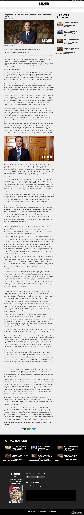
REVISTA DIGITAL (43, 8)
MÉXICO (31, 432)
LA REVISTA (7, 47)
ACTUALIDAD (69, 485)
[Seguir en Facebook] (37, 477)
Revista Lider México (11, 45)
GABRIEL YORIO (16, 432)
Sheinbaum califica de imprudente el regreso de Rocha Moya (71, 33)
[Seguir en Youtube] (28, 477)
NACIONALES (42, 485)
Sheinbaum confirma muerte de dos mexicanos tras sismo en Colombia (71, 42)
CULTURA (69, 486)
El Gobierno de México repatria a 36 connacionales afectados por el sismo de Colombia (67, 50)
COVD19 (9, 432)
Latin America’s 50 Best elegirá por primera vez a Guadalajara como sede (66, 457)
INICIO (27, 8)
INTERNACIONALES (51, 485)
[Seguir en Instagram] (33, 477)
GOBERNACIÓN (29, 486)
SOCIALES (27, 487)
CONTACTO (53, 8)
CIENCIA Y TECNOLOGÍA (47, 486)
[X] (25, 429)
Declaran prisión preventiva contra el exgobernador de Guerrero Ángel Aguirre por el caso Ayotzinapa (40, 457)
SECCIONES (34, 8)
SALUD (56, 486)
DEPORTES (62, 486)
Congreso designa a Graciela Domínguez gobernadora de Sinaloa (70, 24)
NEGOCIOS (37, 486)
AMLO (5, 432)
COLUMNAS (61, 485)
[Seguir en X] (42, 477)
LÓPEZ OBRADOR (24, 432)
